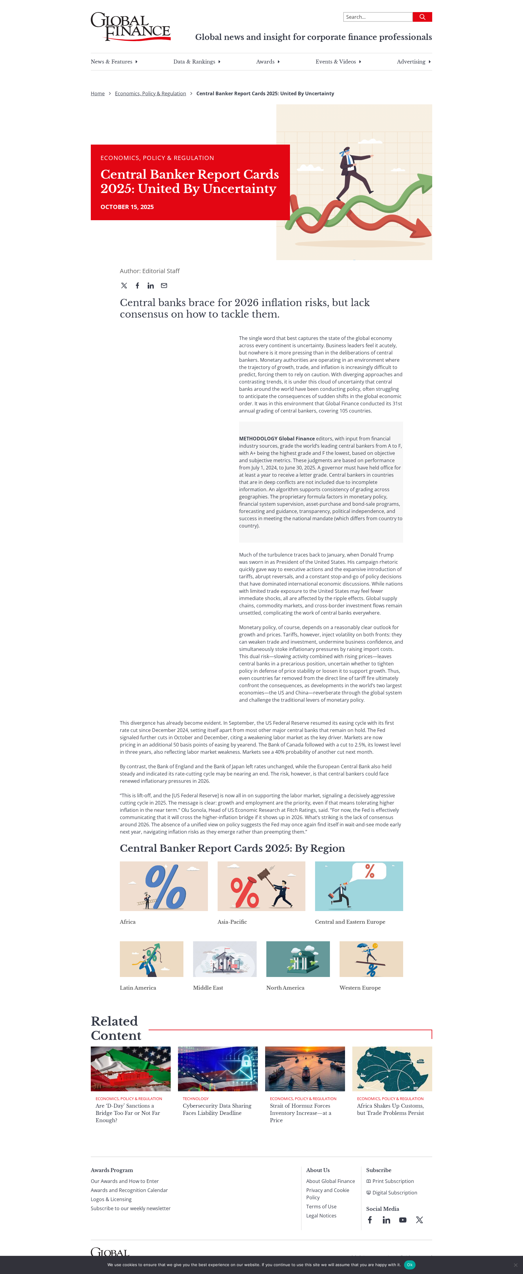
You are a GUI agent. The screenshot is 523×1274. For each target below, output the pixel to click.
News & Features (111, 62)
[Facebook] (139, 286)
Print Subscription (393, 1181)
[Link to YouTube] (402, 1219)
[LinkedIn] (153, 286)
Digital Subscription (395, 1192)
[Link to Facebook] (369, 1219)
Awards (265, 62)
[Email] (166, 286)
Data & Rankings (194, 62)
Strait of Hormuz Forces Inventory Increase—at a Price (300, 1113)
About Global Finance (330, 1181)
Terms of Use (321, 1206)
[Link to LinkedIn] (386, 1219)
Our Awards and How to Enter (125, 1181)
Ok (410, 1264)
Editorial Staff (160, 271)
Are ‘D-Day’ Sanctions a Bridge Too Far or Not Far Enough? (128, 1113)
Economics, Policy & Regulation (150, 93)
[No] (515, 1265)
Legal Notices (321, 1215)
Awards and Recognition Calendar (129, 1190)
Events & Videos (336, 62)
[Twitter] (126, 286)
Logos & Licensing (111, 1199)
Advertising (411, 62)
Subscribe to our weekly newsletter (131, 1208)
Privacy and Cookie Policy (327, 1194)
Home (98, 93)
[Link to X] (419, 1219)
